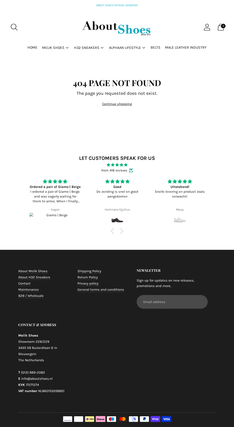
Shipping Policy (89, 271)
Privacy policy (87, 283)
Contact (24, 283)
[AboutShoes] (117, 27)
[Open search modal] (14, 27)
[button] (113, 231)
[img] (116, 165)
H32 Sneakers (86, 47)
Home (32, 47)
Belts (155, 47)
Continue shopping (117, 104)
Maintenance (28, 289)
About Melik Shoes (33, 271)
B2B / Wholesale (31, 296)
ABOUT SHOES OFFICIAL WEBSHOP (117, 5)
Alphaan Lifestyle (125, 47)
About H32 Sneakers (34, 277)
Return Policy (87, 277)
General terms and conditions (100, 289)
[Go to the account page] (207, 27)
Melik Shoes (53, 47)
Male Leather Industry (186, 47)
